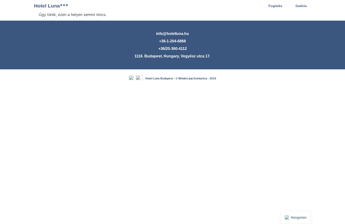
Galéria (301, 6)
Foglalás (275, 6)
